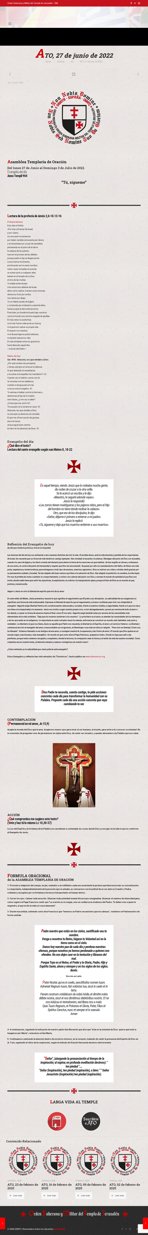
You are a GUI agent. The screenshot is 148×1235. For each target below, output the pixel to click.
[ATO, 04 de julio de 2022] (145, 1223)
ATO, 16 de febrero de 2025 (56, 1186)
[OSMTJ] (74, 13)
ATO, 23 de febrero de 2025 (22, 1186)
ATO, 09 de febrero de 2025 (90, 1186)
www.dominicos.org (95, 656)
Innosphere (59, 1229)
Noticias (61, 61)
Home (48, 61)
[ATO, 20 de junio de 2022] (2, 1223)
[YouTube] (135, 3)
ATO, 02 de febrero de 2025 (124, 1186)
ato (72, 61)
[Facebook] (131, 3)
